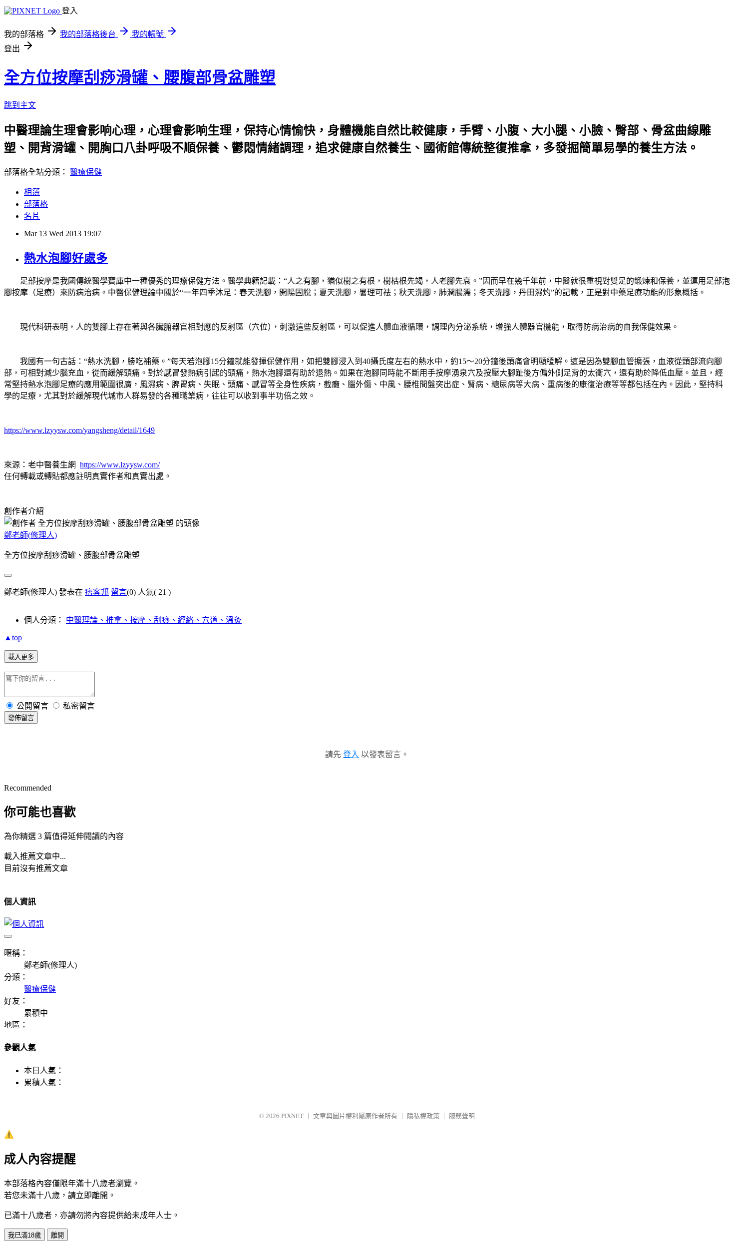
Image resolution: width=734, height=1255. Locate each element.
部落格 (36, 204)
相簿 (32, 192)
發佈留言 (21, 718)
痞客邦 (97, 592)
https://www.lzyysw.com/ (120, 464)
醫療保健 (86, 172)
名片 (32, 216)
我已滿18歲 (24, 1235)
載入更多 (21, 657)
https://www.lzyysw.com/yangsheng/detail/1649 (79, 430)
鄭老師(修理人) (30, 535)
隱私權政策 (423, 1116)
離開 (57, 1235)
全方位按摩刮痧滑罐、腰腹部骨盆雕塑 (140, 77)
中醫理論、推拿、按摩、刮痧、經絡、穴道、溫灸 (154, 620)
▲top (13, 637)
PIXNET (292, 1116)
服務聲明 (462, 1116)
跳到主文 (20, 105)
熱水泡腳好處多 (66, 258)
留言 (119, 592)
